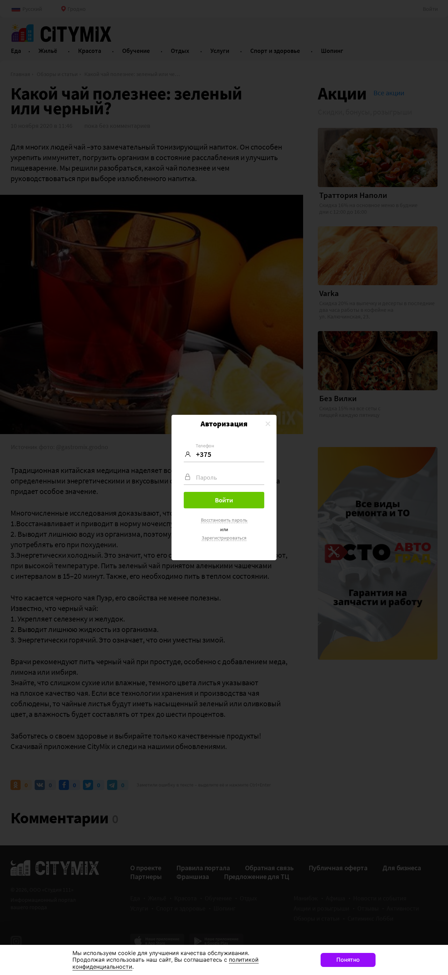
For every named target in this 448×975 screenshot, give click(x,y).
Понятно (348, 959)
